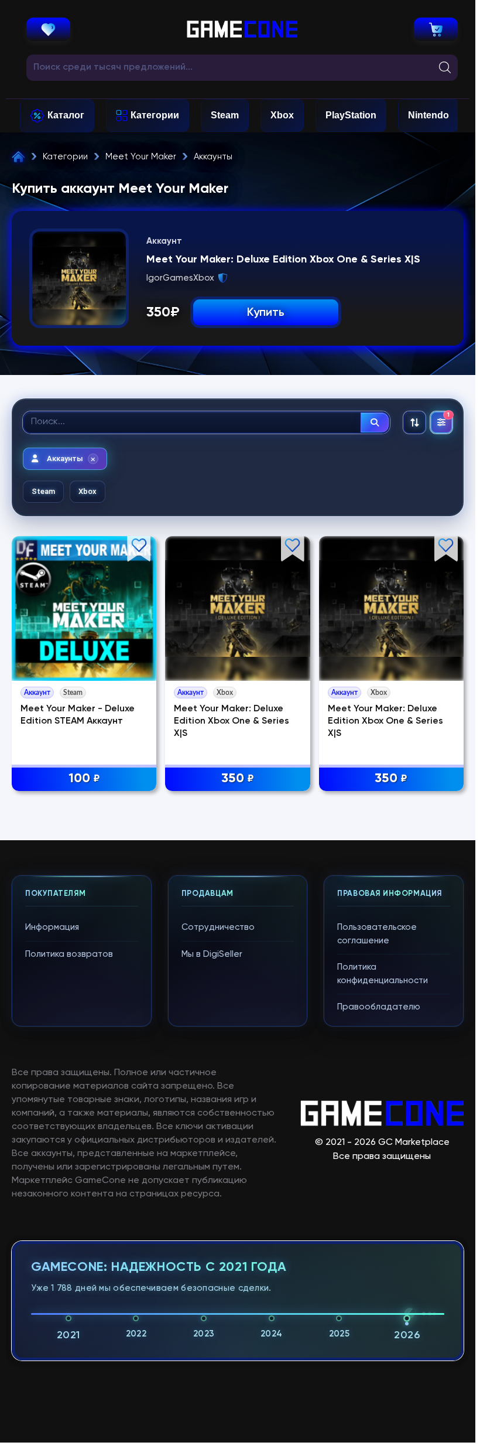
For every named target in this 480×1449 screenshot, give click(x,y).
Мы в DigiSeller (211, 954)
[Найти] (375, 422)
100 (84, 778)
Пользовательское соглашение (377, 934)
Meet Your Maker (140, 156)
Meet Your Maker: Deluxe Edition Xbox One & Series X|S (231, 721)
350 (237, 778)
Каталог (65, 115)
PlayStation (350, 115)
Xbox (282, 115)
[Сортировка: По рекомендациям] (414, 422)
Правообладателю (378, 1007)
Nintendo (428, 115)
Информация (52, 927)
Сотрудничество (218, 927)
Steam (225, 115)
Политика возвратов (69, 954)
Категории (155, 115)
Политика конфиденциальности (382, 974)
